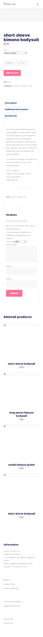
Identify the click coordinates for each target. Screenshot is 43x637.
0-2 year (16, 86)
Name (9, 266)
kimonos (24, 86)
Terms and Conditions (13, 601)
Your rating (10, 241)
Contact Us (8, 623)
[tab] (11, 103)
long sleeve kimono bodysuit (21, 414)
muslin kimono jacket (21, 465)
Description (11, 103)
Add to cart (12, 73)
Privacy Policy (9, 584)
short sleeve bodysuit (21, 364)
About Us (7, 580)
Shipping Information (12, 606)
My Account (8, 619)
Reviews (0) (11, 116)
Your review (11, 244)
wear (30, 86)
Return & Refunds (11, 588)
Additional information (16, 109)
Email (9, 279)
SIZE (5, 50)
